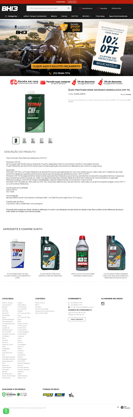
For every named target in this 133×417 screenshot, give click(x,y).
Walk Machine (23, 376)
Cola (3, 355)
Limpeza (21, 336)
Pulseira (20, 353)
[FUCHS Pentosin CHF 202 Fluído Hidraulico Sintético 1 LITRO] (17, 258)
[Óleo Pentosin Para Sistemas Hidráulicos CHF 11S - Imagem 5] (50, 140)
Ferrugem (5, 369)
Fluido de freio (7, 374)
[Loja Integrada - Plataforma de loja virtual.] (125, 407)
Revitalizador (22, 359)
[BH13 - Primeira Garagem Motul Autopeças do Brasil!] (12, 8)
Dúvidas (38, 307)
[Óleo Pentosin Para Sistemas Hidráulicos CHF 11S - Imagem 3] (33, 140)
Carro (4, 347)
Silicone (20, 365)
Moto (20, 340)
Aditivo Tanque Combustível (7, 304)
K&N (19, 322)
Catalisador (6, 349)
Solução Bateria (23, 367)
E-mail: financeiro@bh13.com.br (82, 307)
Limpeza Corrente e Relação (8, 335)
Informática (22, 305)
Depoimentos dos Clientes (44, 311)
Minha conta (116, 8)
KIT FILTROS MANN (22, 310)
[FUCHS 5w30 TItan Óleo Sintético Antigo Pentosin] (50, 258)
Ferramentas (6, 367)
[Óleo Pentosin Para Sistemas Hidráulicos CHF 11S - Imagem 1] (15, 140)
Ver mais (17, 279)
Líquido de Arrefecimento (7, 329)
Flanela (4, 372)
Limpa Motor (22, 330)
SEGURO (5, 313)
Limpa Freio (22, 328)
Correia (4, 309)
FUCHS (128, 94)
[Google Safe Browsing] (22, 394)
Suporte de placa (24, 369)
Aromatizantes (7, 322)
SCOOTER (21, 361)
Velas (19, 374)
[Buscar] (68, 8)
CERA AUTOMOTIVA (7, 352)
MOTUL (20, 342)
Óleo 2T (20, 347)
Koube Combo (23, 324)
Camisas (5, 340)
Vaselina (20, 372)
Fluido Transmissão (8, 376)
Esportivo (5, 365)
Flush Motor (6, 378)
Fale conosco (77, 319)
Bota (4, 338)
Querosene (22, 355)
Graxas (20, 303)
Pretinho (21, 351)
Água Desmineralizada (8, 318)
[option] (66, 48)
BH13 (37, 305)
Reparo (20, 357)
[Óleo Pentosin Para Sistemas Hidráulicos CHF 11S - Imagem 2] (24, 140)
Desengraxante (7, 361)
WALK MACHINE (41, 313)
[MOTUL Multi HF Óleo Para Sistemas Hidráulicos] (83, 258)
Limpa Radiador (23, 332)
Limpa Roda (22, 334)
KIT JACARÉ (6, 332)
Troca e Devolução (41, 309)
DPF (3, 363)
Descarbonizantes (8, 357)
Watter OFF (22, 378)
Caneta (4, 342)
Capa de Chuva (7, 344)
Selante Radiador (24, 363)
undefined (60, 2)
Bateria (4, 307)
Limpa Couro (22, 326)
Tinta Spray (6, 315)
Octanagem (22, 344)
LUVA (20, 338)
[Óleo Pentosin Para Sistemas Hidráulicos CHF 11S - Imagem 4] (41, 140)
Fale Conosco (40, 303)
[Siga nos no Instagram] (103, 303)
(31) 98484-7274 (76, 303)
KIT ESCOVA (22, 307)
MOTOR (5, 311)
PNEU (20, 349)
